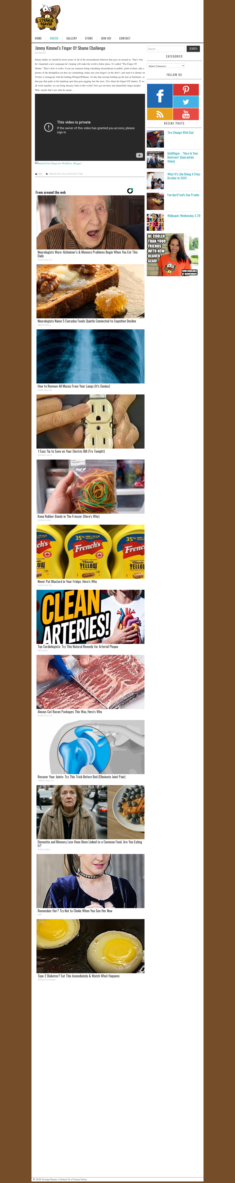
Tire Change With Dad (180, 132)
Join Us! (106, 38)
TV (77, 173)
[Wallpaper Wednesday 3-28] (155, 222)
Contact (125, 38)
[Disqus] (90, 1031)
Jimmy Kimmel (71, 173)
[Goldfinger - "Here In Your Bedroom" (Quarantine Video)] (155, 159)
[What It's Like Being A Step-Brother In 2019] (155, 180)
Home (38, 38)
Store (89, 38)
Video (40, 173)
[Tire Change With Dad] (155, 139)
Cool (58, 173)
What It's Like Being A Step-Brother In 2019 (184, 175)
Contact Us (65, 1179)
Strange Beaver (49, 1179)
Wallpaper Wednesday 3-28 (183, 215)
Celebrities (52, 173)
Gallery (71, 38)
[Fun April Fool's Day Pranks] (155, 201)
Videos (54, 38)
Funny (63, 173)
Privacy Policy (80, 1179)
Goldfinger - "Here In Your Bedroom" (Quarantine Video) (182, 157)
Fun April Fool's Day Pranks (183, 194)
